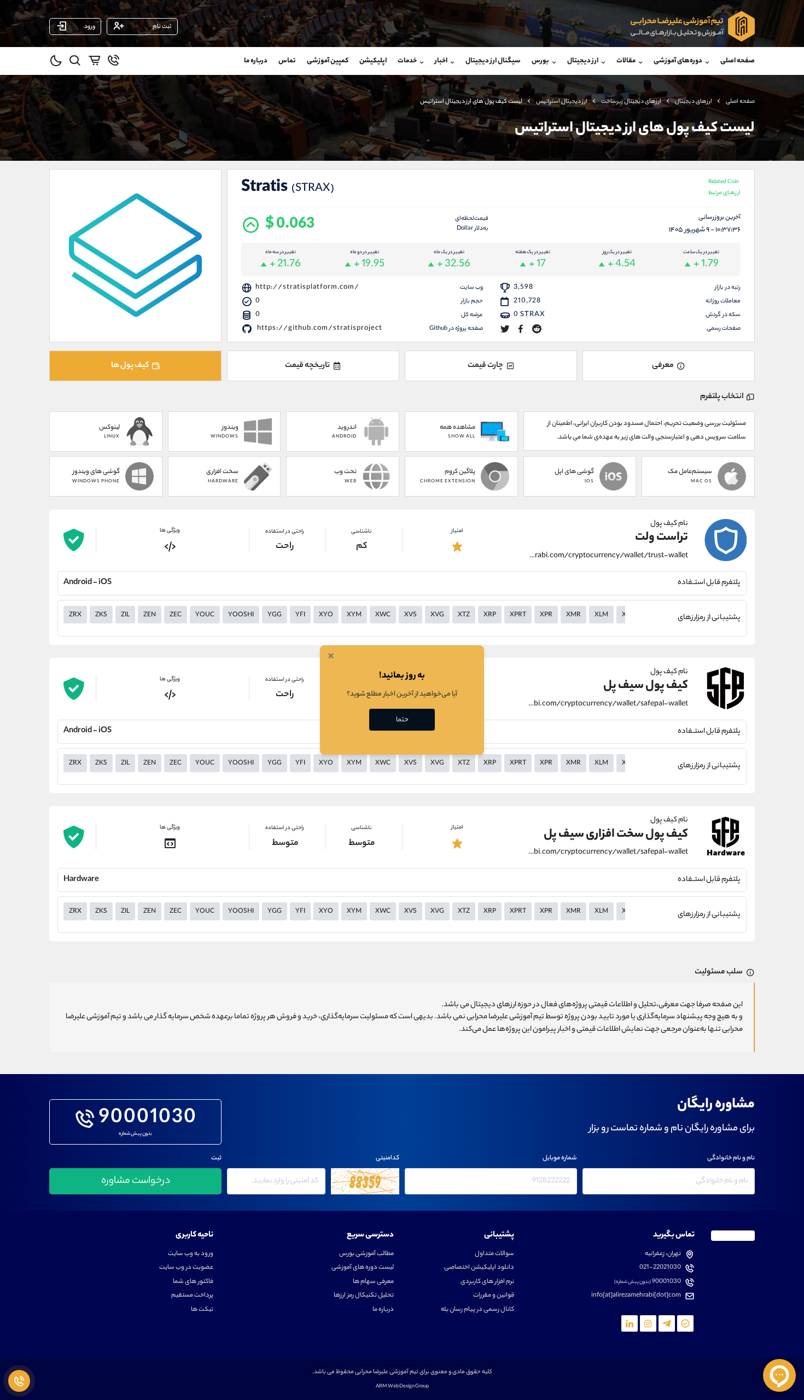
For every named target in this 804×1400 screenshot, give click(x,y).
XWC (383, 615)
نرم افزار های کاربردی (487, 1282)
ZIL (125, 615)
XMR (573, 615)
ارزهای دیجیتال (693, 102)
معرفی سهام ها (373, 1282)
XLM (601, 615)
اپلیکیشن (373, 61)
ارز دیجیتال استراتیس (561, 102)
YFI (300, 615)
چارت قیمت (485, 365)
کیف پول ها (130, 365)
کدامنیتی (387, 1158)
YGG (274, 615)
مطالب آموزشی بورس (366, 1254)
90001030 (148, 1119)
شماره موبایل (560, 1158)
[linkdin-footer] (629, 1323)
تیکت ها (202, 1310)
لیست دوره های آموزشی (362, 1268)
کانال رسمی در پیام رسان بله (477, 1310)
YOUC (204, 615)
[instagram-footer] (648, 1323)
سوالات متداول (494, 1254)
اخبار (441, 61)
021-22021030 (660, 1268)
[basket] (94, 62)
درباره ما (255, 61)
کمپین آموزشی (327, 61)
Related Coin (724, 188)
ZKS (101, 615)
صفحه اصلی (737, 61)
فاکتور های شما (193, 1282)
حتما (402, 720)
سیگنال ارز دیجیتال (493, 61)
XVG (437, 615)
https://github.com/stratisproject (319, 328)
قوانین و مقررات (493, 1296)
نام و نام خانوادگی (731, 1158)
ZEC (176, 615)
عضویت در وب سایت (186, 1268)
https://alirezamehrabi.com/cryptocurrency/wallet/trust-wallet (608, 556)
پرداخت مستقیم (192, 1296)
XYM (354, 615)
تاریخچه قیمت (307, 365)
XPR (546, 615)
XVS (410, 615)
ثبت (216, 1158)
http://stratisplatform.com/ (307, 287)
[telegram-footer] (685, 1323)
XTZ (464, 615)
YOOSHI (241, 615)
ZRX (75, 615)
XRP (489, 615)
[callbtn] (19, 1381)
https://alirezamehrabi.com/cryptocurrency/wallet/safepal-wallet (608, 704)
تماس (287, 61)
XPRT (518, 615)
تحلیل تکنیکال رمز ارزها (364, 1296)
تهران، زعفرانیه (663, 1254)
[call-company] (113, 62)
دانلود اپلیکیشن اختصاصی (479, 1268)
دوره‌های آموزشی (678, 61)
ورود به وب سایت (190, 1254)
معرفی (663, 365)
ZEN (149, 615)
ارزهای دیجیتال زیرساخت (631, 102)
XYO (326, 615)
